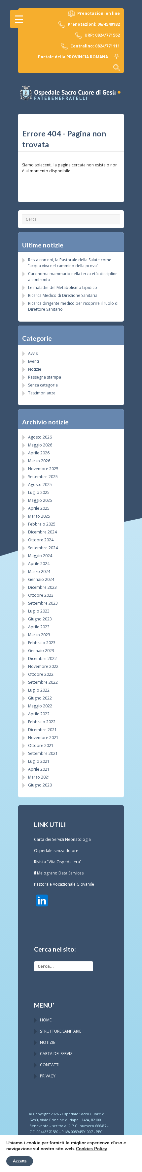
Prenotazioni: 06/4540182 (94, 24)
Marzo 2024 (39, 571)
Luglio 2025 (39, 492)
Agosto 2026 (40, 437)
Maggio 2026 (40, 445)
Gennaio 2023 (41, 650)
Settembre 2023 (43, 603)
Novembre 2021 (43, 737)
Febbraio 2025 (41, 524)
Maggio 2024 (40, 555)
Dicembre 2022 (42, 658)
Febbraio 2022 (41, 722)
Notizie (34, 369)
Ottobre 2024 (40, 540)
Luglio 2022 (39, 690)
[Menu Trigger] (19, 19)
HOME (46, 1020)
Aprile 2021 (39, 769)
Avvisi (33, 353)
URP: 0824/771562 (102, 35)
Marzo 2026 (39, 461)
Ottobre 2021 (40, 745)
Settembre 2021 (43, 753)
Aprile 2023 (39, 627)
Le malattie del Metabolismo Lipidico (62, 287)
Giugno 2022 (40, 698)
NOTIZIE (47, 1042)
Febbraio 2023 (41, 642)
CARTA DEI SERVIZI (57, 1053)
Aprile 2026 (39, 453)
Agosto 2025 (40, 484)
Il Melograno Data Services (59, 873)
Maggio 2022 (40, 706)
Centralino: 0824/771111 (95, 46)
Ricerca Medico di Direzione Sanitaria (62, 295)
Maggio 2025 (40, 500)
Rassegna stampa (44, 377)
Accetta (19, 1161)
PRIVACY (47, 1076)
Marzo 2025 (39, 516)
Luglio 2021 (39, 761)
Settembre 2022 (43, 682)
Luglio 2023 (39, 611)
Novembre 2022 (43, 666)
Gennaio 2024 (41, 579)
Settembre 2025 (43, 476)
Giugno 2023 (40, 619)
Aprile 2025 (39, 508)
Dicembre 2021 (42, 729)
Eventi (33, 361)
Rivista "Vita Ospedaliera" (58, 862)
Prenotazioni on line (98, 13)
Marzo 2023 (39, 635)
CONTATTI (49, 1065)
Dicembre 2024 (42, 532)
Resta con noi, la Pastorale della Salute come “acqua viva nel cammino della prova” (69, 263)
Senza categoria (43, 385)
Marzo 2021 (39, 777)
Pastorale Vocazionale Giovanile (64, 884)
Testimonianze (41, 393)
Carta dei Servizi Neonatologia (62, 839)
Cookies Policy (91, 1149)
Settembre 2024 (43, 548)
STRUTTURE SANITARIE (60, 1031)
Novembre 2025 (43, 469)
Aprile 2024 (39, 563)
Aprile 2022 (39, 714)
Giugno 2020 (40, 785)
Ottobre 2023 (40, 595)
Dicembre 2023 (42, 587)
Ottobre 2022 (40, 674)
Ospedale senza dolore (56, 850)
